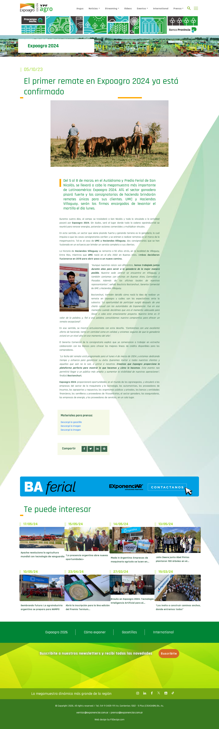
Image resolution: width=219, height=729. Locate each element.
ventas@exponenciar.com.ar (92, 712)
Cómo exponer (95, 632)
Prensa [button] (177, 8)
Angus (80, 8)
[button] (84, 449)
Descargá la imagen (71, 426)
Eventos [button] (141, 8)
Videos (128, 8)
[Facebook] (137, 693)
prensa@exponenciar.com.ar (127, 712)
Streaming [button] (111, 8)
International (160, 8)
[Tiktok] (172, 693)
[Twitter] (158, 693)
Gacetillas (129, 632)
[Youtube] (165, 693)
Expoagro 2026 (56, 632)
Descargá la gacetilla (71, 422)
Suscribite (169, 653)
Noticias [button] (93, 8)
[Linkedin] (144, 693)
